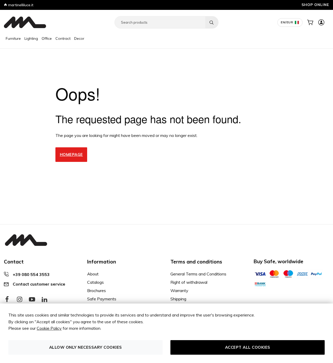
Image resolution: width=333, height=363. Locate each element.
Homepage (71, 154)
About (93, 274)
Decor (79, 38)
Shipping (178, 299)
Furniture (13, 38)
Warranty (179, 290)
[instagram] (19, 299)
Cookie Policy (49, 328)
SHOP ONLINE (315, 4)
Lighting (31, 38)
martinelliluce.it (20, 5)
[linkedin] (44, 299)
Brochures (96, 290)
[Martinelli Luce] (25, 22)
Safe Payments (101, 299)
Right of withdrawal (188, 282)
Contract (63, 38)
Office (47, 38)
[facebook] (7, 299)
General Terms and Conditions (198, 274)
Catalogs (95, 282)
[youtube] (32, 299)
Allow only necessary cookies (85, 347)
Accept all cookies (247, 347)
